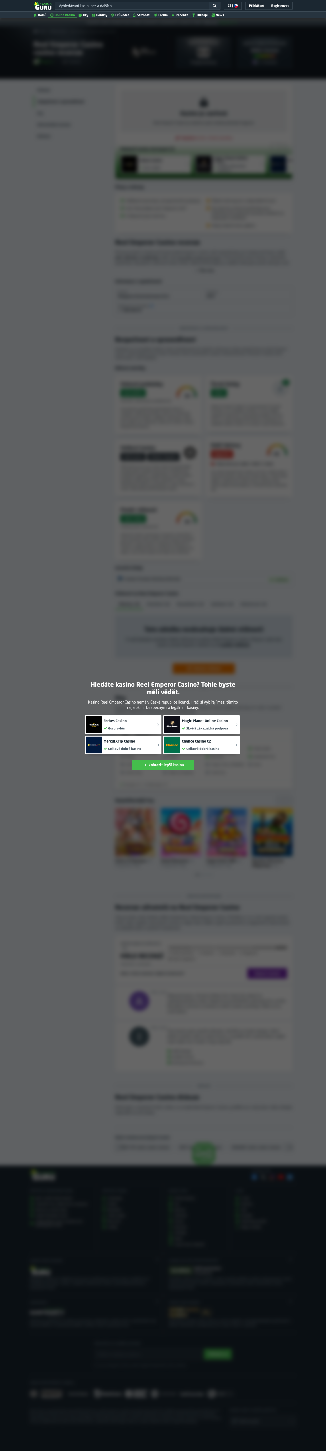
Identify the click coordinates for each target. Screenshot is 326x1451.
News (220, 15)
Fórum (163, 15)
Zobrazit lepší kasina (166, 764)
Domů (42, 15)
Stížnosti (143, 15)
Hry (85, 15)
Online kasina (65, 15)
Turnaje (202, 15)
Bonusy (101, 15)
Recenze (182, 15)
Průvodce (122, 15)
